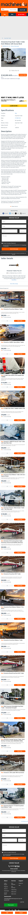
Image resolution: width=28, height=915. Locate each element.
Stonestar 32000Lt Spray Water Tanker (12, 342)
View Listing (19, 320)
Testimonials (6, 890)
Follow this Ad (15, 70)
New (16, 113)
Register (5, 884)
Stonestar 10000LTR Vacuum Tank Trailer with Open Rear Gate (13, 442)
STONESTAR (18, 118)
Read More (14, 279)
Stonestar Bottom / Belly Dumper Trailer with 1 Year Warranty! (12, 508)
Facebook (6, 213)
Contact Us (21, 883)
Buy (5, 14)
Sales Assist (13, 893)
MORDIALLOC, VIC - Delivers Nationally (10, 46)
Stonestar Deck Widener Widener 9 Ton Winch (12, 607)
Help (19, 885)
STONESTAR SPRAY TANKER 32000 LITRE (13, 408)
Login (5, 883)
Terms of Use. (8, 855)
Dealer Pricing (13, 889)
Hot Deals (21, 14)
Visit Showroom (24, 821)
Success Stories (5, 893)
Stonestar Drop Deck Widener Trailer (12, 309)
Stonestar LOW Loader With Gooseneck (12, 772)
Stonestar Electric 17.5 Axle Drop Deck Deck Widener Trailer (12, 806)
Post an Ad (11, 905)
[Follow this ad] (7, 321)
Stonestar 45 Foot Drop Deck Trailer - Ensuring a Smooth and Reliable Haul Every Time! (12, 541)
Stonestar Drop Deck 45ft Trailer (11, 574)
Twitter (12, 213)
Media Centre (13, 891)
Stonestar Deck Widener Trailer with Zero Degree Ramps (13, 475)
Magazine (6, 886)
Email (18, 213)
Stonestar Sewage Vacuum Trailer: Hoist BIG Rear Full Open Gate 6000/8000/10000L (13, 740)
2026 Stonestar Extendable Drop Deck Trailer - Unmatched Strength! (12, 707)
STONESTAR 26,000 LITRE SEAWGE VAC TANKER (12, 376)
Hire (12, 14)
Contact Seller (22, 75)
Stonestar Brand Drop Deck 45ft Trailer (12, 673)
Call (7, 912)
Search (22, 10)
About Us (6, 888)
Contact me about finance (9, 243)
